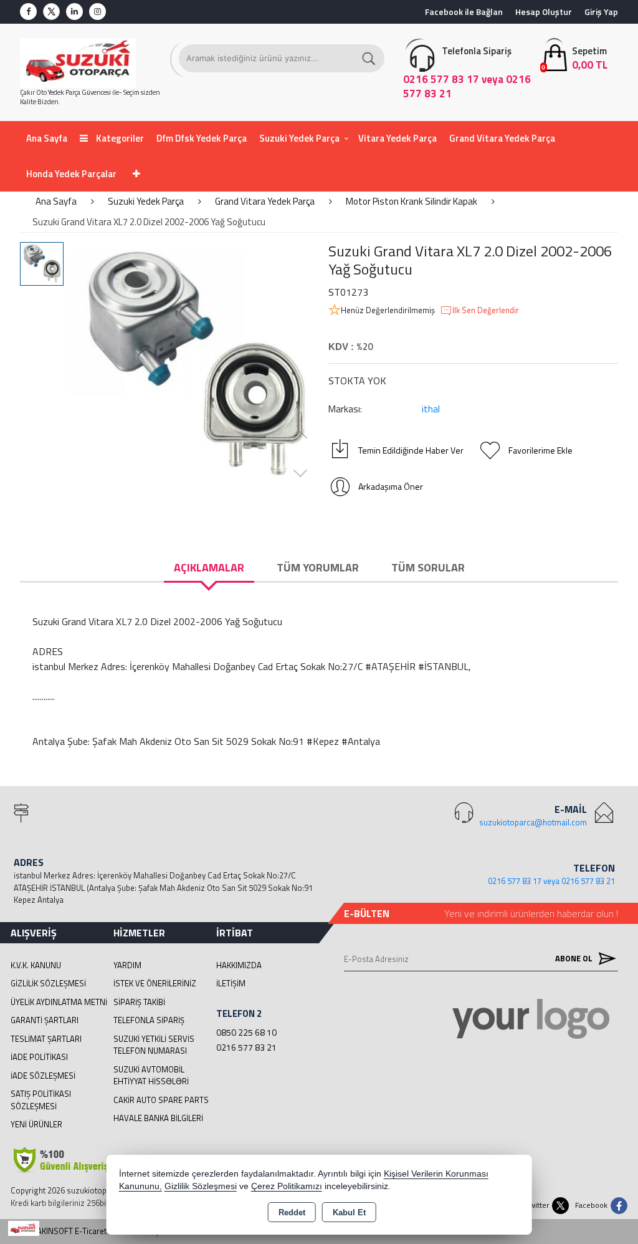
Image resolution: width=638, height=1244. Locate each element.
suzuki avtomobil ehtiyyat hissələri (151, 1075)
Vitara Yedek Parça (397, 138)
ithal (431, 409)
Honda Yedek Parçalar (71, 174)
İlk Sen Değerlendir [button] (485, 310)
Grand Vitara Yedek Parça (502, 138)
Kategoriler (119, 138)
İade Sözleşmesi (43, 1075)
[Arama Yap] (369, 58)
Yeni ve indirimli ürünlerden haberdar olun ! (531, 913)
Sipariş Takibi (139, 1002)
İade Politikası (39, 1057)
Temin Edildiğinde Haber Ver (411, 450)
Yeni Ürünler (36, 1124)
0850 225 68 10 (246, 1032)
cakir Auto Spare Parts (161, 1100)
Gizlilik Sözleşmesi (48, 983)
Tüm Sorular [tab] (428, 567)
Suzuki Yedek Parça (299, 138)
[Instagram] (97, 11)
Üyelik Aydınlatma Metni (59, 1002)
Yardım (127, 965)
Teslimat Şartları (46, 1039)
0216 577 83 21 (246, 1047)
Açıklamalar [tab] (209, 567)
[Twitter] (51, 11)
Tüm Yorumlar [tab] (318, 567)
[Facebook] (28, 11)
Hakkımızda (239, 965)
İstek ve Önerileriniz (154, 983)
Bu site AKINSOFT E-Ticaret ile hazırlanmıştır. (89, 1231)
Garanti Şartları (45, 1020)
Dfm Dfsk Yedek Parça (201, 138)
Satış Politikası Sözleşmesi (41, 1099)
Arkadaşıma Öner (390, 486)
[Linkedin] (74, 11)
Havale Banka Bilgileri (158, 1118)
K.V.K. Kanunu (36, 965)
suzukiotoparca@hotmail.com (533, 822)
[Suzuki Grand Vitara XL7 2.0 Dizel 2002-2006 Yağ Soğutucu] (194, 367)
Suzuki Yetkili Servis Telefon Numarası (153, 1045)
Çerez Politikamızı (286, 1186)
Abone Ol (574, 958)
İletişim (230, 983)
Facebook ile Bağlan (464, 11)
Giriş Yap (601, 11)
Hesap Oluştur (543, 11)
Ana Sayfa (46, 138)
